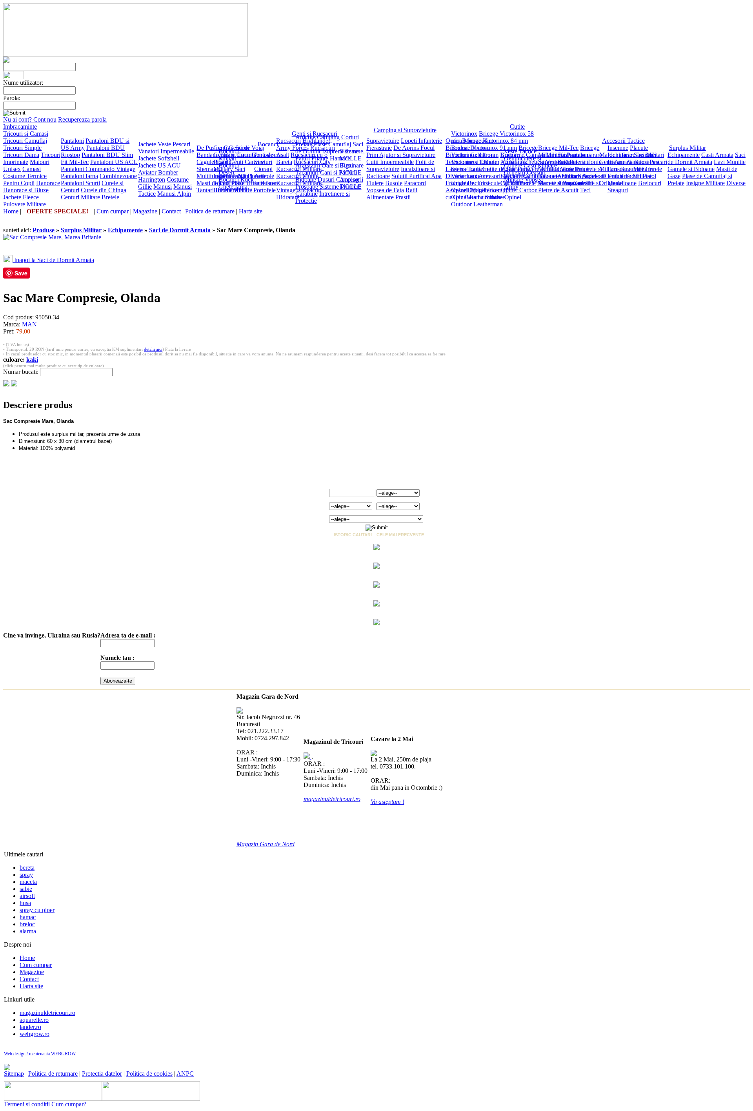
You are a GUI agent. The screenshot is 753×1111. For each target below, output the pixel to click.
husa (25, 903)
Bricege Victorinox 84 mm (495, 140)
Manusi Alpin (174, 193)
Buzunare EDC (232, 190)
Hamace (340, 158)
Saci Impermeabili (229, 172)
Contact (171, 211)
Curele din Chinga (103, 190)
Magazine (145, 211)
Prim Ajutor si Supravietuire (400, 154)
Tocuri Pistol (229, 183)
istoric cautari (353, 534)
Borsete (256, 176)
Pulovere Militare (24, 204)
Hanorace (48, 183)
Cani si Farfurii (338, 172)
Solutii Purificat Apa (416, 176)
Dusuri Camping (338, 179)
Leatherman (488, 204)
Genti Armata (616, 161)
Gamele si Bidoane (691, 169)
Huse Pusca (260, 183)
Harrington (151, 179)
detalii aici (153, 349)
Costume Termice (25, 176)
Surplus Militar (687, 147)
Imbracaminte (20, 126)
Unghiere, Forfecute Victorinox (490, 183)
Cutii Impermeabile (390, 161)
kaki (32, 359)
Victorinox (464, 133)
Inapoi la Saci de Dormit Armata (53, 260)
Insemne (617, 147)
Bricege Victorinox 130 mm (485, 158)
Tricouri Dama (21, 154)
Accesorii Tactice (623, 140)
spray (26, 874)
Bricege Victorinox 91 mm (484, 147)
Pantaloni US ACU (114, 161)
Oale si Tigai (337, 165)
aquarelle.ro (34, 1019)
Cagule (205, 161)
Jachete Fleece (21, 197)
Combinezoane (118, 176)
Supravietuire (382, 140)
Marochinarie (615, 154)
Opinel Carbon (519, 190)
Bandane (207, 154)
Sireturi (263, 161)
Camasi (31, 169)
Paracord (415, 183)
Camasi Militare (545, 154)
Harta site (250, 211)
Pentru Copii (19, 183)
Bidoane (305, 179)
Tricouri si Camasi (25, 133)
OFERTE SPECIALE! (57, 211)
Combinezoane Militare (552, 176)
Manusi (162, 186)
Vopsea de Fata (385, 190)
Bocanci (268, 144)
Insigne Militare (705, 183)
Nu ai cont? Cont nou (29, 119)
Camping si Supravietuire (405, 130)
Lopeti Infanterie (421, 140)
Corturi (350, 137)
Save (21, 273)
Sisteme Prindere (340, 186)
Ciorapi (263, 169)
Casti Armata (717, 154)
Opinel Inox (484, 190)
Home (10, 211)
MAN (29, 324)
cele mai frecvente (400, 534)
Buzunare (632, 169)
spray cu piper (37, 910)
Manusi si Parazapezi (563, 183)
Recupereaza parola (82, 119)
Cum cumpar (112, 211)
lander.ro (30, 1027)
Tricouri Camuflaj (25, 140)
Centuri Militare (80, 197)
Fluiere (375, 183)
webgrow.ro (34, 1034)
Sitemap (14, 1073)
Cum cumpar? (68, 1104)
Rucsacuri (288, 140)
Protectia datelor (102, 1073)
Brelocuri (649, 183)
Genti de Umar (231, 154)
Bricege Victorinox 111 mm (494, 151)
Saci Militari (649, 154)
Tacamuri (306, 172)
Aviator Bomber (158, 172)
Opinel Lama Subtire (477, 197)
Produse (44, 230)
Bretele (110, 197)
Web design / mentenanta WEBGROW (40, 1053)
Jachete (147, 144)
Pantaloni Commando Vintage (98, 169)
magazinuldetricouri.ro (47, 1012)
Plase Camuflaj (332, 144)
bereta (27, 867)
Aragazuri (307, 165)
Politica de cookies (149, 1073)
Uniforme (512, 154)
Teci (585, 190)
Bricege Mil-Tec (558, 147)
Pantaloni (72, 140)
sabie (26, 888)
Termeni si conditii (27, 1104)
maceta (28, 881)
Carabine (306, 193)
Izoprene (333, 151)
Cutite (517, 126)
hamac (28, 917)
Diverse (736, 183)
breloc (27, 924)
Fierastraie (379, 147)
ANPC (185, 1073)
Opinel (459, 190)
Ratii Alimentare (391, 193)
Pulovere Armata (538, 169)
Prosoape (306, 186)
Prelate (303, 144)
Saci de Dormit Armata (707, 158)
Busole (393, 183)
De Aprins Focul (414, 147)
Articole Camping (317, 137)
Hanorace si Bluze (26, 190)
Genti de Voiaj (246, 147)
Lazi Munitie (730, 161)
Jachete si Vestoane (544, 161)
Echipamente (684, 154)
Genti (220, 147)
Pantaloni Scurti (80, 183)
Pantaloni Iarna (79, 176)
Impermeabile (177, 151)
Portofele (264, 190)
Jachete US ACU (159, 165)
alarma (28, 931)
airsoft (27, 895)
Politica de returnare (210, 211)
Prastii (403, 197)
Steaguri (617, 190)
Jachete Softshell (158, 158)
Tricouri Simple (22, 147)
